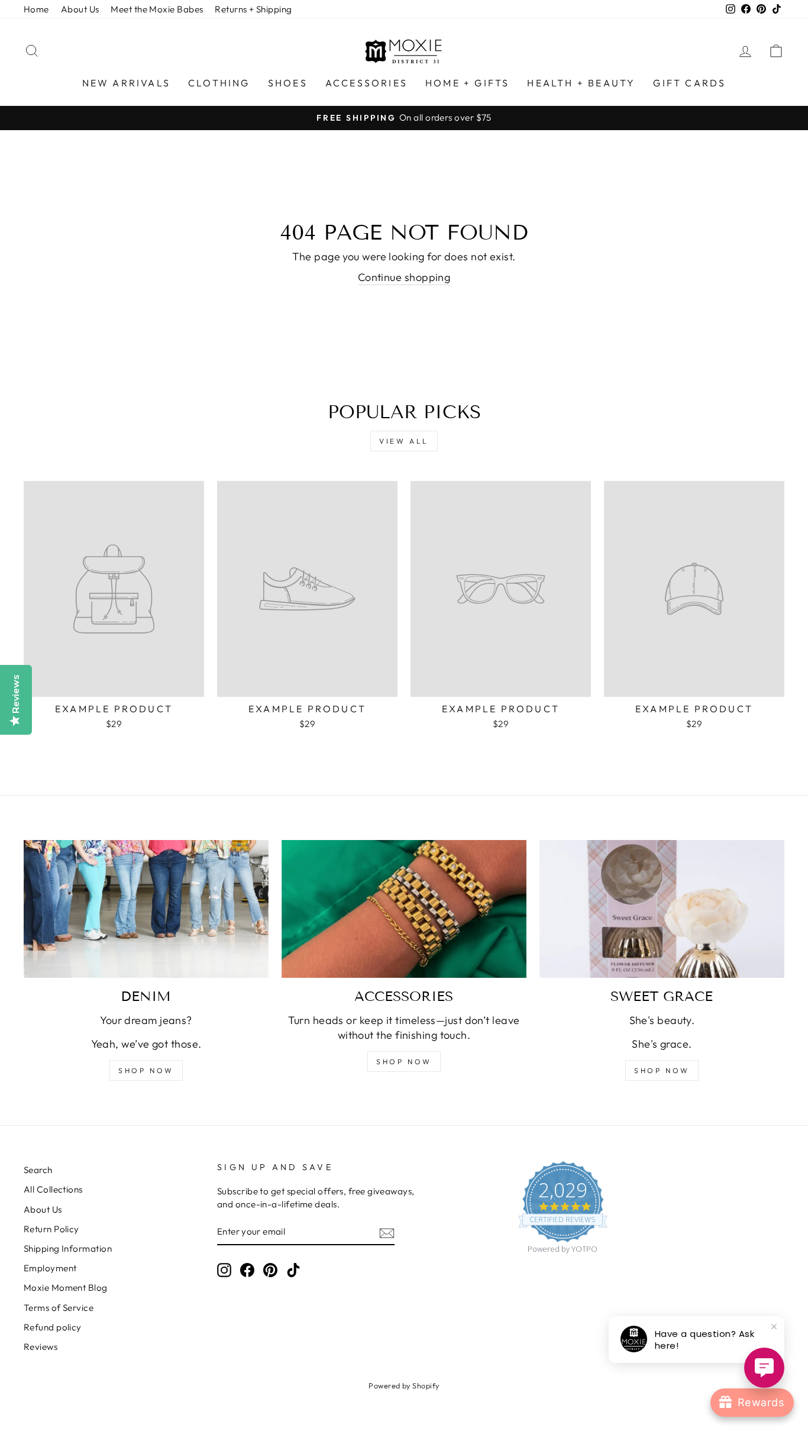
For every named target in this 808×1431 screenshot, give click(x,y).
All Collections (53, 1189)
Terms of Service (58, 1307)
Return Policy (51, 1229)
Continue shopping (404, 277)
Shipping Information (68, 1248)
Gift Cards (689, 83)
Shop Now (662, 1070)
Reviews (40, 1346)
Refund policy (53, 1327)
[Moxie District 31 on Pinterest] (270, 1270)
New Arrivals (126, 83)
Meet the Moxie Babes (157, 9)
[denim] (146, 909)
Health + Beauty (581, 83)
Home (36, 9)
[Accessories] (404, 909)
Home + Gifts (467, 83)
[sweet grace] (661, 909)
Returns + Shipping (253, 9)
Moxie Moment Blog (66, 1287)
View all (404, 441)
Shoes (288, 83)
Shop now (146, 1070)
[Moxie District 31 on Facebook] (247, 1270)
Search (38, 1169)
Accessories (366, 83)
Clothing (219, 83)
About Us (80, 9)
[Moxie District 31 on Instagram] (224, 1270)
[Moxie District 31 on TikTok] (293, 1270)
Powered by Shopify (404, 1385)
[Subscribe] (387, 1232)
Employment (50, 1268)
